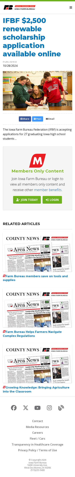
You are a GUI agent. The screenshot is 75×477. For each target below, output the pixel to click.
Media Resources (37, 427)
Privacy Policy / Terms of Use (37, 450)
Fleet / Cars (37, 438)
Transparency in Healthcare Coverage (37, 444)
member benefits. (48, 189)
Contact (37, 421)
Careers (37, 433)
